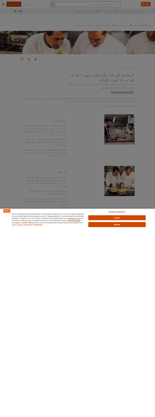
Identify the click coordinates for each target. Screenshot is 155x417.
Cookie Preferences (29, 223)
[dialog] (77, 312)
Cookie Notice (74, 220)
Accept (117, 218)
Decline (117, 224)
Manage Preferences (117, 211)
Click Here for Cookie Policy (32, 225)
